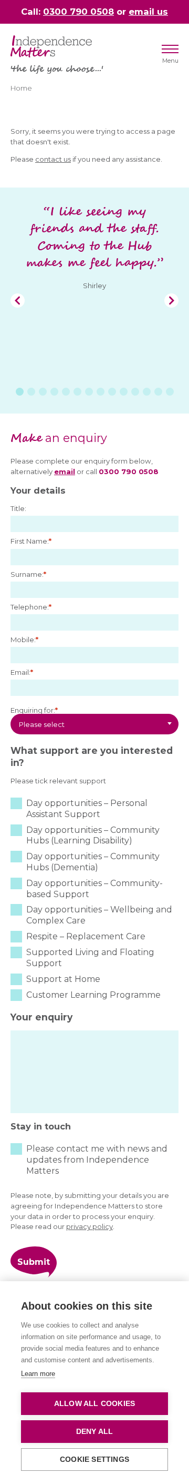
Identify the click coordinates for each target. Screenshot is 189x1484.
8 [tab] (100, 392)
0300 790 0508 (78, 11)
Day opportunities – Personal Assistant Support (87, 808)
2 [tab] (31, 392)
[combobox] (94, 724)
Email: (21, 672)
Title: (18, 508)
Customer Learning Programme (93, 995)
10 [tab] (124, 392)
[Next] (171, 300)
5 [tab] (66, 392)
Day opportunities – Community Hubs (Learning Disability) (93, 835)
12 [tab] (147, 392)
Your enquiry (41, 1017)
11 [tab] (135, 392)
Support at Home (63, 979)
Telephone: (30, 607)
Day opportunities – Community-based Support (94, 888)
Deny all (94, 1432)
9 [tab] (112, 392)
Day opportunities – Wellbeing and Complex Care (99, 915)
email (64, 471)
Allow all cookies (94, 1404)
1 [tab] (20, 392)
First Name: (30, 541)
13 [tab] (158, 392)
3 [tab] (43, 392)
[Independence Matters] (51, 46)
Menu (170, 60)
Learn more (38, 1374)
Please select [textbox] (42, 724)
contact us (53, 159)
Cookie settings (94, 1459)
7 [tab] (89, 392)
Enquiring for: (34, 710)
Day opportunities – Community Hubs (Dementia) (93, 861)
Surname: (28, 574)
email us (148, 11)
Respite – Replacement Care (85, 936)
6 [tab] (77, 392)
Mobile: (24, 639)
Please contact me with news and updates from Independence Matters (96, 1160)
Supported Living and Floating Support (90, 957)
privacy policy (89, 1226)
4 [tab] (54, 392)
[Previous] (17, 300)
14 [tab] (170, 392)
